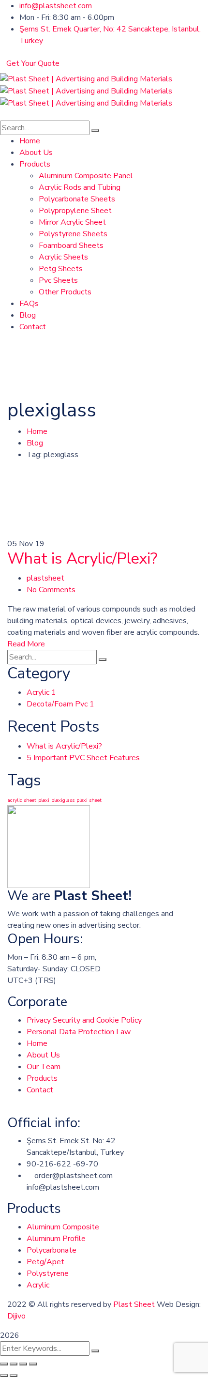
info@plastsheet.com (55, 5)
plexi (43, 800)
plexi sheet (89, 800)
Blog (35, 443)
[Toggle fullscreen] (23, 1364)
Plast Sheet (134, 1304)
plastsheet (45, 578)
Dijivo (16, 1316)
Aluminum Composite (63, 1227)
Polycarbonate (51, 1250)
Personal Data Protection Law (79, 1032)
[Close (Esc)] (4, 1364)
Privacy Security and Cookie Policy (84, 1020)
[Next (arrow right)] (13, 1375)
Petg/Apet (45, 1261)
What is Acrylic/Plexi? (82, 558)
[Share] (13, 1364)
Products (42, 1078)
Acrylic (41, 692)
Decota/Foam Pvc (60, 704)
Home (37, 431)
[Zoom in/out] (33, 1364)
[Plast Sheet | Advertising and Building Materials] (86, 78)
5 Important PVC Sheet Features (83, 757)
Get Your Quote (32, 63)
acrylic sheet (21, 800)
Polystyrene (48, 1273)
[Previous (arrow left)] (4, 1375)
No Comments (51, 589)
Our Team (43, 1066)
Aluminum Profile (56, 1238)
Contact (40, 1090)
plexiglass (62, 800)
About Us (43, 1055)
